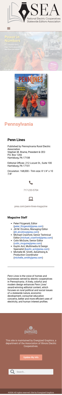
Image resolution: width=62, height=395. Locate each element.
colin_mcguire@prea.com (27, 243)
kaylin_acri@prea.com (36, 249)
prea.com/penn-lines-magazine (30, 206)
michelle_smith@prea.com (28, 257)
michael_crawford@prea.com (36, 237)
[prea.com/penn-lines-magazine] (31, 199)
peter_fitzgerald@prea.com (28, 226)
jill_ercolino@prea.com (26, 232)
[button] (8, 28)
